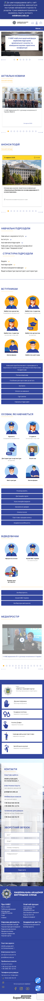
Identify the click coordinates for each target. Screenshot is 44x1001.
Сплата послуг (22, 512)
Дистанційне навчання (31, 912)
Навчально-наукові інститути (12, 236)
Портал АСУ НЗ (28, 915)
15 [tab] (19, 668)
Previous (3, 59)
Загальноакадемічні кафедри (12, 268)
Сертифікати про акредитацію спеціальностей (29, 908)
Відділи (4, 261)
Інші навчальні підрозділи (10, 243)
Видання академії (29, 917)
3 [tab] (20, 59)
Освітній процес (31, 904)
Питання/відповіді (22, 375)
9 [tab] (32, 131)
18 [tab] (28, 668)
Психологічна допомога (31, 924)
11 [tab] (34, 665)
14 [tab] (15, 668)
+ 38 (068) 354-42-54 (11, 806)
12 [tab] (37, 665)
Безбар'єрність (22, 592)
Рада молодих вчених (8, 929)
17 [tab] (25, 668)
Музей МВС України (22, 598)
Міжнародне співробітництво (6, 912)
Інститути (5, 239)
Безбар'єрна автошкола (22, 603)
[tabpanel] (22, 40)
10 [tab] (35, 131)
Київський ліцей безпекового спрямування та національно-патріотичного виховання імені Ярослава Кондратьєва (22, 367)
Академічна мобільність (22, 523)
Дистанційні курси (22, 496)
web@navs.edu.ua (20, 15)
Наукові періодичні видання (10, 927)
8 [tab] (29, 131)
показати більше (6, 80)
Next (40, 59)
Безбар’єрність (28, 927)
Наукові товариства (8, 933)
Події (3, 915)
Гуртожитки (22, 396)
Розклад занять (22, 491)
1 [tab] (14, 59)
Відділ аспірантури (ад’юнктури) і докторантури (19, 271)
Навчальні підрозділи (22, 402)
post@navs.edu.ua (11, 792)
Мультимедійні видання (22, 501)
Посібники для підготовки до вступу (22, 380)
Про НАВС (6, 904)
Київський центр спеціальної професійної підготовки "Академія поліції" (16, 247)
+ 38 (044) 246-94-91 (11, 817)
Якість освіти (5, 907)
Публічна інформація (8, 909)
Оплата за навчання (22, 391)
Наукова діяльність (10, 922)
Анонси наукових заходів (9, 924)
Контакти (22, 386)
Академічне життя (32, 922)
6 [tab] (29, 59)
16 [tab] (22, 668)
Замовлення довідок (22, 507)
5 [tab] (26, 59)
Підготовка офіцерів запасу (22, 517)
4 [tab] (23, 59)
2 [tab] (17, 59)
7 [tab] (26, 131)
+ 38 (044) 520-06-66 (11, 803)
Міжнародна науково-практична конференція (21, 190)
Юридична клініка (7, 931)
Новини (3, 917)
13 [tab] (40, 665)
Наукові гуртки (6, 936)
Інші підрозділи (6, 264)
